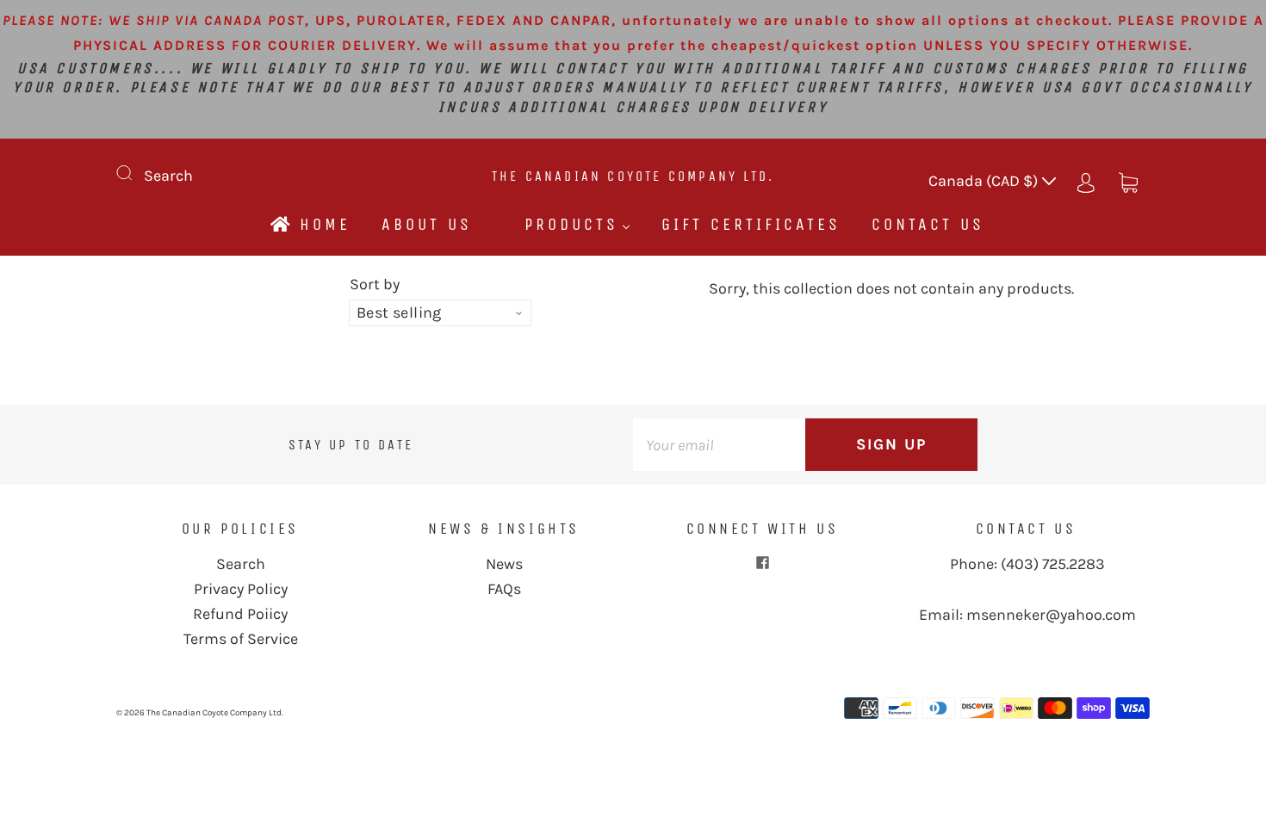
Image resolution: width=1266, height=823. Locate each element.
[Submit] (135, 172)
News (504, 563)
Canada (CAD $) (984, 180)
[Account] (1086, 180)
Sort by (375, 284)
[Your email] (719, 444)
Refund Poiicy (240, 613)
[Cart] (1128, 180)
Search (168, 175)
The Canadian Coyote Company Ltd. (633, 176)
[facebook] (762, 562)
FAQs (504, 588)
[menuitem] (309, 224)
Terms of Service (240, 638)
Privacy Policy (241, 588)
